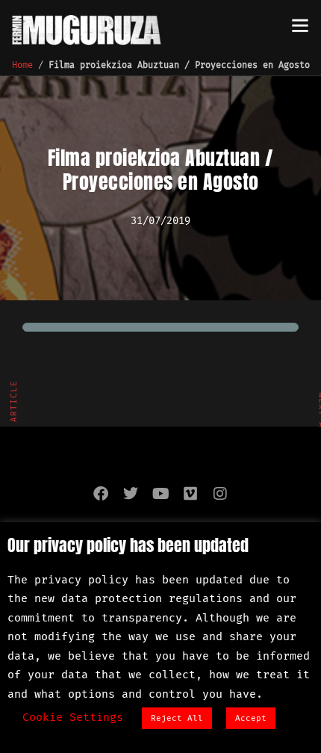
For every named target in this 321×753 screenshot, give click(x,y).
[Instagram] (220, 494)
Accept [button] (251, 718)
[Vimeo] (190, 494)
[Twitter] (131, 494)
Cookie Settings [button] (72, 717)
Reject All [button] (177, 718)
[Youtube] (160, 494)
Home (22, 65)
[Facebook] (101, 494)
